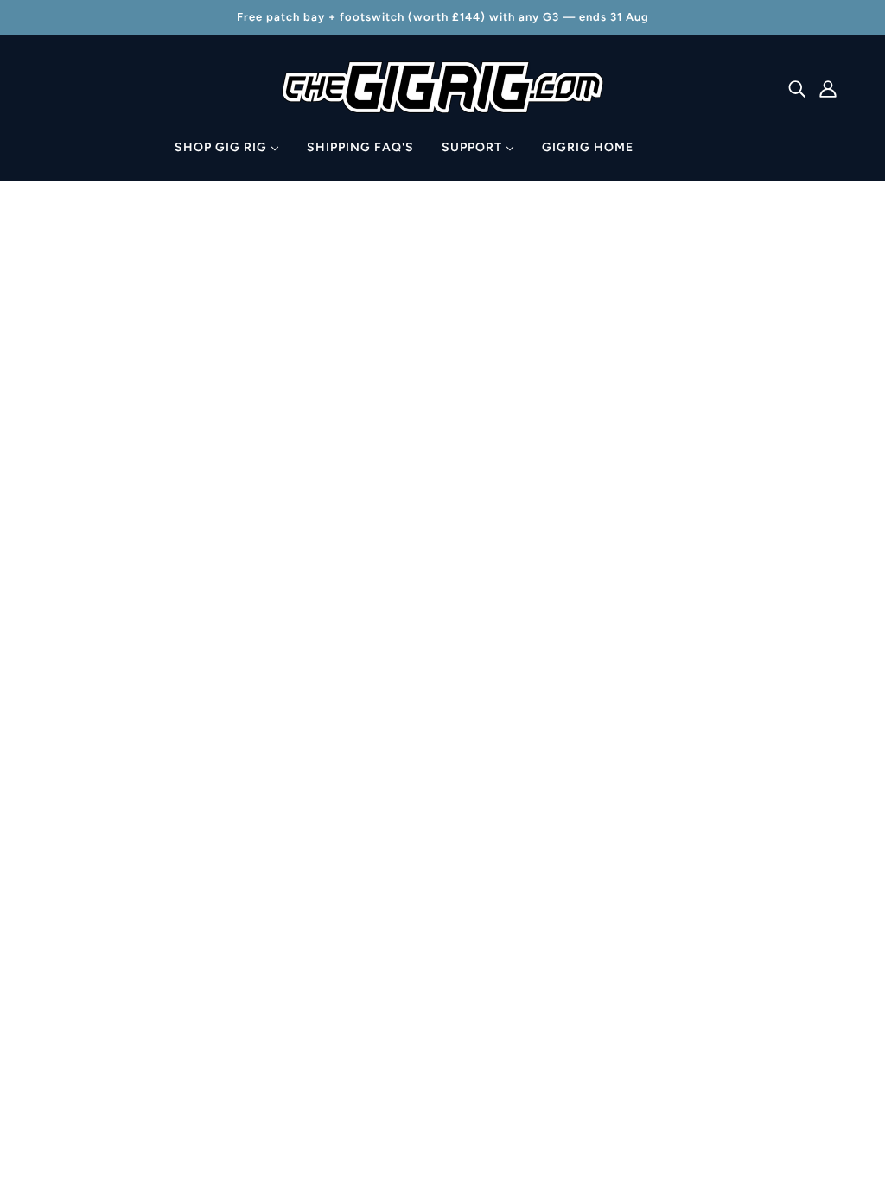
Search (404, 861)
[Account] (828, 88)
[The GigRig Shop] (442, 108)
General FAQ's (427, 924)
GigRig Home (424, 944)
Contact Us (418, 903)
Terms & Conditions (443, 1007)
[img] (796, 88)
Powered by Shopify (117, 1117)
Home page (396, 411)
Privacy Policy (425, 986)
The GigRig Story (435, 1027)
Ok (806, 926)
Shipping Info (424, 882)
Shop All (409, 841)
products (589, 411)
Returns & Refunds (440, 965)
